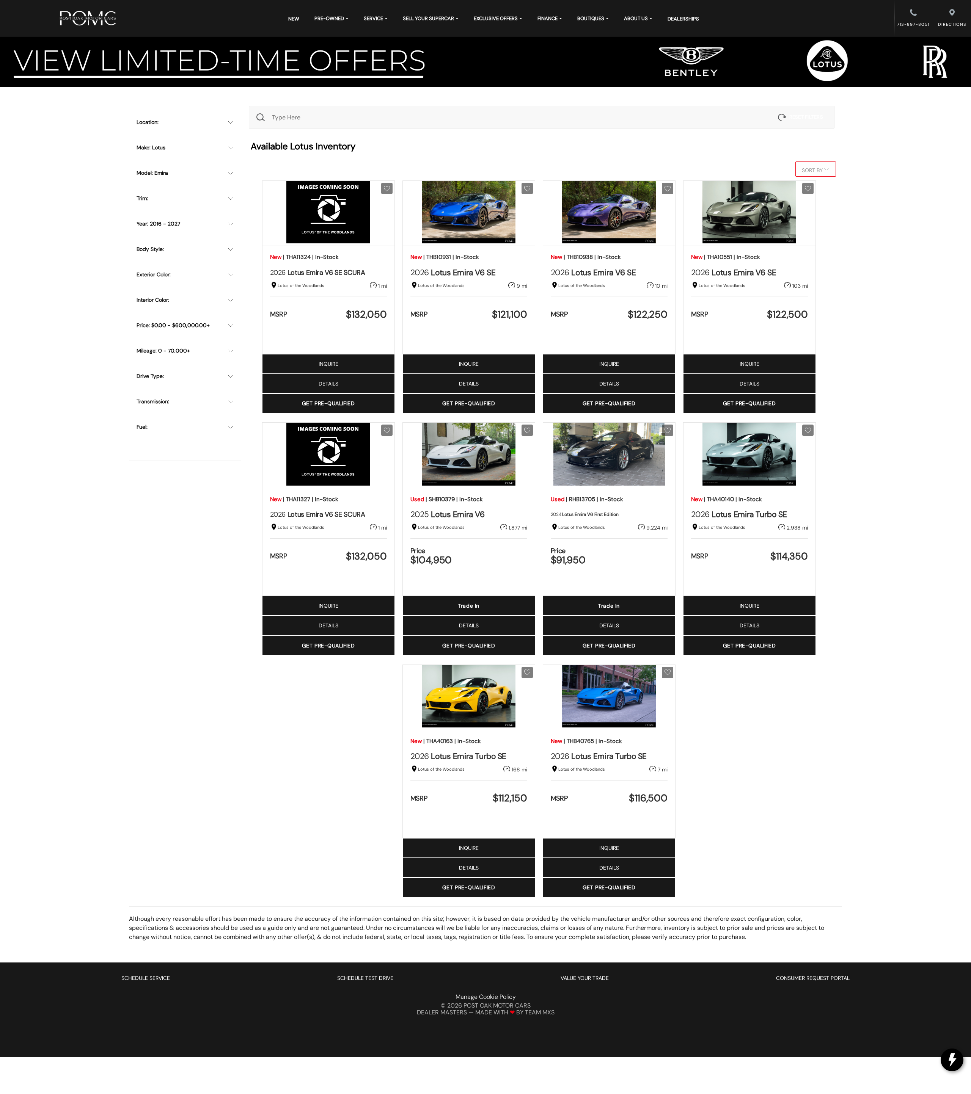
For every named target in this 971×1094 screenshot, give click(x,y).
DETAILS (328, 384)
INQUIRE (328, 364)
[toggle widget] (952, 1060)
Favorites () (546, 169)
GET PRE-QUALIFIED (328, 403)
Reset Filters (806, 117)
